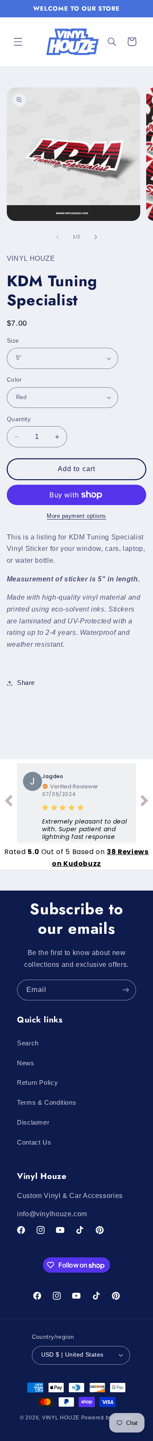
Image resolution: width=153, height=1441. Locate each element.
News (25, 1063)
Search (28, 1043)
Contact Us (34, 1142)
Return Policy (37, 1082)
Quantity (19, 419)
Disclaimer (33, 1122)
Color (14, 380)
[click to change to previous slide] (8, 802)
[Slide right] (95, 237)
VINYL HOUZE (60, 1417)
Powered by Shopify (107, 1417)
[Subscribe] (126, 990)
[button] (18, 41)
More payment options (76, 516)
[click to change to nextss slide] (144, 802)
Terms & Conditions (46, 1102)
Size (13, 341)
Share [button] (26, 682)
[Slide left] (57, 237)
